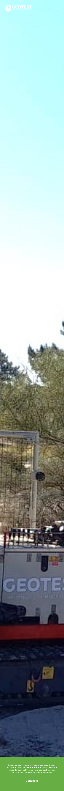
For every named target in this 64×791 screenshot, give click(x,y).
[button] (58, 756)
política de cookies (43, 772)
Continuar (32, 780)
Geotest (18, 8)
